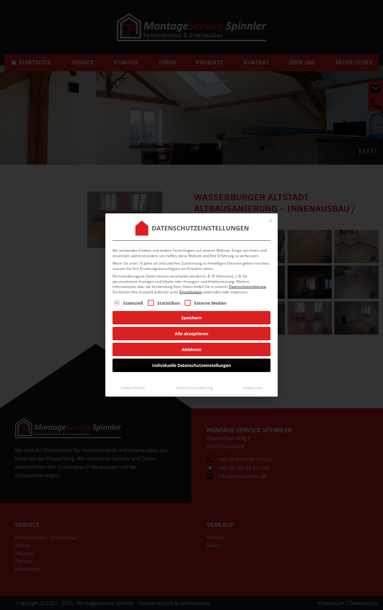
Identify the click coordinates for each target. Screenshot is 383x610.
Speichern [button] (191, 318)
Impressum (253, 387)
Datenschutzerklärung (247, 286)
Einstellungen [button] (191, 292)
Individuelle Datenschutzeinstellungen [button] (191, 365)
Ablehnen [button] (191, 349)
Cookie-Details (133, 387)
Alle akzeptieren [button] (191, 333)
